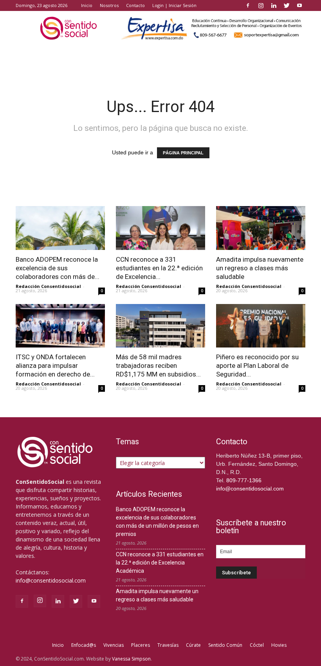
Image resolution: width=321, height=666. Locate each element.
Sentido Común (225, 645)
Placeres (140, 645)
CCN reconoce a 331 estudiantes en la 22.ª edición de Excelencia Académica (160, 562)
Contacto (135, 5)
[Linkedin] (274, 5)
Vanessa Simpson (131, 658)
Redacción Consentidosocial (48, 286)
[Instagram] (261, 5)
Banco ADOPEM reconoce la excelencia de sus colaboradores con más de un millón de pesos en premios (157, 521)
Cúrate (193, 645)
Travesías (168, 645)
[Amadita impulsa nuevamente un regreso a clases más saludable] (260, 228)
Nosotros (109, 5)
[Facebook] (248, 5)
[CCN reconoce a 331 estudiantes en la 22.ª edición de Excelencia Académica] (160, 228)
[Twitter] (286, 5)
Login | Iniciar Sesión (174, 5)
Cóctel (257, 645)
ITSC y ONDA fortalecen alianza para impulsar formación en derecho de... (55, 365)
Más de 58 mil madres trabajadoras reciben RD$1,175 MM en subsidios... (158, 365)
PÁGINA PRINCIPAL (183, 152)
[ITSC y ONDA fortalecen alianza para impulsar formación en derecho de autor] (60, 326)
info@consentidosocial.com (51, 580)
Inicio (86, 5)
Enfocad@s (83, 645)
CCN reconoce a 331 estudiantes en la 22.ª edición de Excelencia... (159, 268)
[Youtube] (299, 5)
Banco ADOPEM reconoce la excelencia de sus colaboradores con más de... (57, 268)
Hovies (279, 645)
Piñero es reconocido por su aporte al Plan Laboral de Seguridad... (257, 365)
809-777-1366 (243, 480)
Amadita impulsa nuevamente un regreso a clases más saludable (259, 268)
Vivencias (113, 645)
